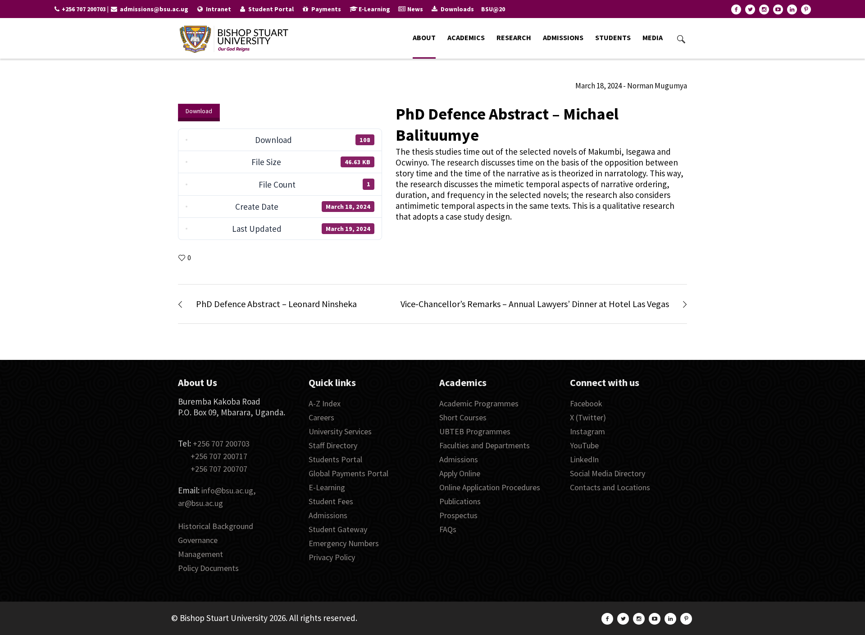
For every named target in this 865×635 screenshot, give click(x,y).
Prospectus (458, 515)
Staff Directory (333, 445)
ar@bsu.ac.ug (200, 503)
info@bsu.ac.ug (227, 490)
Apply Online (459, 473)
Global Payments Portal (348, 473)
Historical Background (215, 526)
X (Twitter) (588, 417)
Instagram (587, 431)
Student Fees (331, 501)
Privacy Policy (332, 557)
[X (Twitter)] (750, 9)
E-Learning (327, 487)
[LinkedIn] (792, 9)
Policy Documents (208, 568)
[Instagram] (764, 9)
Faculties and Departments (484, 445)
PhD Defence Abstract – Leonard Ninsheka (276, 303)
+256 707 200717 (219, 456)
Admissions (328, 515)
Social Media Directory (607, 473)
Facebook (586, 403)
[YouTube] (778, 9)
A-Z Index (325, 403)
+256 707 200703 (221, 443)
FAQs (447, 529)
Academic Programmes (479, 403)
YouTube (584, 445)
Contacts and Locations (610, 487)
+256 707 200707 (219, 469)
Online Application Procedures (489, 487)
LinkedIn (584, 459)
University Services (340, 431)
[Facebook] (736, 9)
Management (200, 554)
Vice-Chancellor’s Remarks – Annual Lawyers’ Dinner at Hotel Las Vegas (535, 303)
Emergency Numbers (344, 543)
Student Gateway (338, 529)
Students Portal (335, 459)
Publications (460, 501)
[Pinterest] (806, 9)
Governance (198, 540)
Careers (321, 417)
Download (199, 111)
